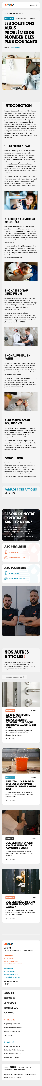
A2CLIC (24, 322)
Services (9, 998)
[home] (9, 5)
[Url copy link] (5, 493)
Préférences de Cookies (13, 1077)
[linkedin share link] (13, 493)
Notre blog (11, 1008)
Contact (9, 1013)
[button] (33, 5)
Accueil (9, 993)
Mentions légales (31, 1074)
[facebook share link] (9, 493)
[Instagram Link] (8, 984)
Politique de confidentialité (13, 1074)
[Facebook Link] (5, 984)
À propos (10, 1003)
